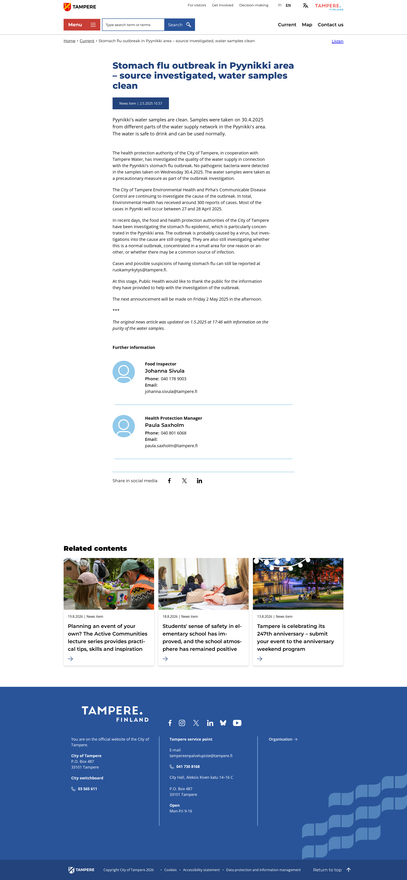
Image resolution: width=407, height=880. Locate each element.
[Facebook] (169, 480)
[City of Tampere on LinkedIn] (210, 723)
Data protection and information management (263, 870)
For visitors (197, 5)
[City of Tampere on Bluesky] (223, 723)
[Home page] (82, 6)
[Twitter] (184, 480)
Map (307, 25)
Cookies (170, 870)
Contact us (330, 25)
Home (69, 41)
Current (287, 25)
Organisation (280, 739)
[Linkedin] (199, 480)
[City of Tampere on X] (196, 723)
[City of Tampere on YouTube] (237, 723)
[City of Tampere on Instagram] (182, 723)
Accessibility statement (201, 870)
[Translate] (305, 5)
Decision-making (253, 5)
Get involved (222, 5)
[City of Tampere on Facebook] (170, 723)
